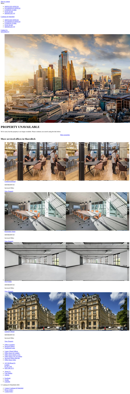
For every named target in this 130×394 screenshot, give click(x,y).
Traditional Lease (10, 348)
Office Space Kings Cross (12, 355)
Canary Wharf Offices (11, 351)
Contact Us (4, 30)
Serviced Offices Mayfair (12, 358)
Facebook (7, 378)
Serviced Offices (12, 6)
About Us (7, 371)
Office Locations (10, 344)
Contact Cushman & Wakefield (14, 388)
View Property (9, 191)
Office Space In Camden (12, 353)
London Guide (10, 10)
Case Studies (8, 373)
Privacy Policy (9, 390)
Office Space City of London (13, 356)
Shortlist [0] (10, 13)
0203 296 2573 (9, 368)
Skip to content (5, 1)
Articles (7, 375)
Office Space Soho (10, 360)
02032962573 (5, 32)
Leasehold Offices (12, 8)
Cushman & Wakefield (7, 16)
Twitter (7, 380)
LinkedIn (7, 381)
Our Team (9, 12)
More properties (65, 135)
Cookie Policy (9, 391)
